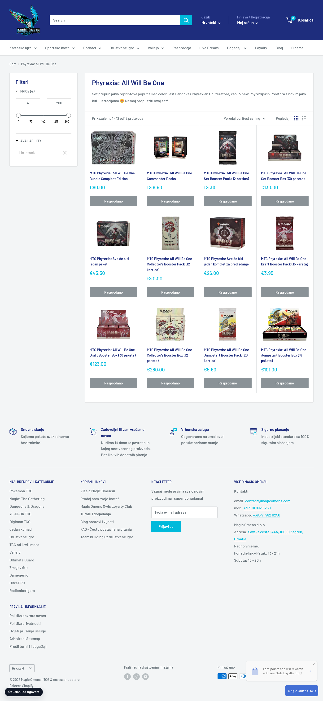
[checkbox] (44, 152)
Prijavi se (166, 526)
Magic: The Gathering (27, 498)
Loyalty (261, 47)
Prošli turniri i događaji (28, 646)
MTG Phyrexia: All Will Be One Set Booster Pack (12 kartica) (226, 176)
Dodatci (89, 47)
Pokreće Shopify (21, 686)
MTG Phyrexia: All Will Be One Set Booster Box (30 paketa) (283, 176)
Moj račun (245, 22)
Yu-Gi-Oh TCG (20, 513)
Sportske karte (57, 47)
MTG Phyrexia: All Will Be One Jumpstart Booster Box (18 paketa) (283, 355)
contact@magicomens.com (267, 500)
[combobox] (115, 20)
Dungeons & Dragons (26, 506)
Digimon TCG (20, 521)
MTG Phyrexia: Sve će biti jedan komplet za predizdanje (226, 261)
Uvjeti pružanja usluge (27, 631)
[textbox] (28, 102)
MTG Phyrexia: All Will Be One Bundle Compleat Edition (112, 176)
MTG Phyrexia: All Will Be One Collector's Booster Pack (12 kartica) (169, 264)
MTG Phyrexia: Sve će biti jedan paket (109, 261)
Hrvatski (18, 668)
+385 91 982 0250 (257, 508)
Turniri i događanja (95, 513)
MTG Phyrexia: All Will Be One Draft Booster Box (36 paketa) (113, 352)
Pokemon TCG (20, 491)
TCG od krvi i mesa (24, 544)
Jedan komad (20, 529)
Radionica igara (22, 590)
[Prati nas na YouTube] (145, 676)
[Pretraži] (186, 20)
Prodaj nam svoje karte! (99, 498)
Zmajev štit (18, 567)
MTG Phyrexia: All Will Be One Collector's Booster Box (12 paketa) (169, 355)
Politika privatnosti (25, 623)
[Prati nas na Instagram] (136, 676)
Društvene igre (121, 47)
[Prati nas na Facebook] (127, 676)
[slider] (18, 115)
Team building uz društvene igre (106, 536)
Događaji (234, 47)
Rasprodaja (181, 47)
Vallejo (153, 47)
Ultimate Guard (21, 560)
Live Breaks (209, 47)
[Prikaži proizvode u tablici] (296, 118)
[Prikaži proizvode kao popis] (304, 118)
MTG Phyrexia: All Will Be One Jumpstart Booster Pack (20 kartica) (226, 355)
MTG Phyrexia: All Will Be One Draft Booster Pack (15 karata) (284, 261)
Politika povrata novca (27, 615)
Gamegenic (18, 575)
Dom (12, 64)
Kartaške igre (20, 47)
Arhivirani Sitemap (24, 638)
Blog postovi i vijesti (97, 521)
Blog (279, 47)
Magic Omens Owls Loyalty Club (106, 506)
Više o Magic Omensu (97, 491)
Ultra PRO (17, 583)
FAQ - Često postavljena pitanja (106, 529)
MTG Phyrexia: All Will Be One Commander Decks (169, 176)
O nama (297, 47)
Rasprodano (113, 201)
